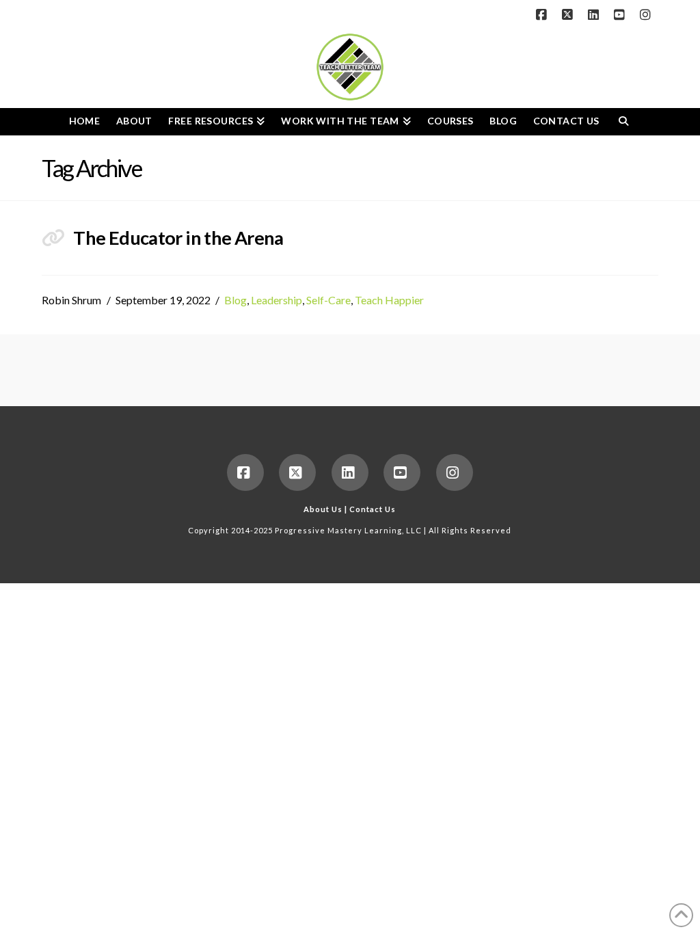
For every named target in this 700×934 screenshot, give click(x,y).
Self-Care (328, 299)
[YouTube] (621, 15)
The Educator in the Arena (178, 237)
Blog (235, 299)
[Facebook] (543, 15)
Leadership (276, 299)
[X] (569, 15)
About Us (323, 509)
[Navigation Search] (623, 121)
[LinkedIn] (595, 15)
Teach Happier (389, 299)
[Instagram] (647, 15)
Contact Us (372, 509)
